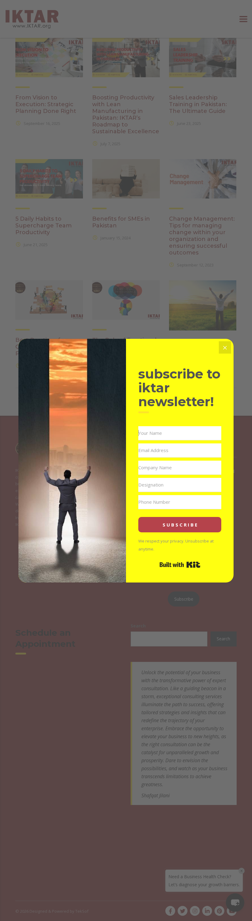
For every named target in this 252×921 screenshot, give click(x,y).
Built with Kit (179, 564)
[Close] (225, 347)
